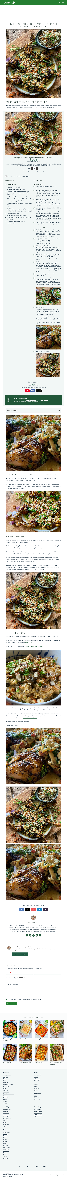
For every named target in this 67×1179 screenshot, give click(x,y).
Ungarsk (5, 1158)
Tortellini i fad (38, 1062)
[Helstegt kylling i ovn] (25, 1052)
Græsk (5, 1141)
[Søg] (60, 2)
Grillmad (5, 1117)
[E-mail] (45, 909)
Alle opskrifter (7, 1075)
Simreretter (6, 1097)
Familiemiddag (7, 1109)
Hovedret (36, 1088)
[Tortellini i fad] (41, 1052)
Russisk (5, 1153)
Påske (5, 1122)
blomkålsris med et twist (30, 718)
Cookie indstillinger (7, 1176)
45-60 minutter (38, 1115)
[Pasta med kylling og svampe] (10, 1029)
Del (33, 390)
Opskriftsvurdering (11, 978)
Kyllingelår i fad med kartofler (56, 1063)
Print (39, 390)
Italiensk (5, 1145)
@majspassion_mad (31, 400)
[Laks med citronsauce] (25, 1029)
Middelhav (6, 1151)
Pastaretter (6, 1092)
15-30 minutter (38, 1111)
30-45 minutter (38, 1113)
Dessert (36, 1090)
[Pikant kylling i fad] (41, 1029)
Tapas (4, 1126)
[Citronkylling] (57, 1029)
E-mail (38, 973)
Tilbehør (5, 1103)
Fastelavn (5, 1111)
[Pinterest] (33, 909)
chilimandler (28, 642)
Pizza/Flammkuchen (8, 1094)
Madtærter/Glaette (8, 1084)
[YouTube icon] (40, 935)
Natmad (36, 1080)
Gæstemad (6, 1115)
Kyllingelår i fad (7, 1062)
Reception (6, 1124)
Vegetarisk (37, 1099)
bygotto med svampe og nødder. (35, 646)
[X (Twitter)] (27, 909)
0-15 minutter (38, 1109)
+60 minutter (37, 1117)
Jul (4, 1120)
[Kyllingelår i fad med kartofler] (57, 1052)
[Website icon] (30, 935)
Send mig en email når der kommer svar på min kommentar (25, 999)
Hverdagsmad (7, 1118)
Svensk (5, 1154)
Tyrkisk (5, 1156)
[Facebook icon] (27, 935)
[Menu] (63, 2)
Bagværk (5, 1077)
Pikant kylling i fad (40, 1039)
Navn (9, 973)
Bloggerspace (59, 1175)
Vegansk (36, 1098)
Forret (36, 1086)
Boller (4, 1079)
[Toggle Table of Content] (58, 410)
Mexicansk (6, 1149)
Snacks (5, 1099)
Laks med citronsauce (25, 1039)
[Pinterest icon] (37, 935)
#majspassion (44, 400)
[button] (30, 160)
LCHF (35, 1096)
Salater (5, 1096)
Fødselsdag (6, 1113)
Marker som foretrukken (20, 954)
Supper (5, 1101)
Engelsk (5, 1138)
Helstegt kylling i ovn (25, 1062)
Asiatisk (5, 1134)
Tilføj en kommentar (13, 984)
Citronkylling (54, 1039)
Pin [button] (28, 390)
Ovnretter (5, 1090)
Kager (4, 1088)
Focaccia (5, 1082)
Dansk (5, 1136)
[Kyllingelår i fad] (10, 1052)
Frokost (36, 1077)
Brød (4, 1080)
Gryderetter (6, 1086)
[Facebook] (21, 909)
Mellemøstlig (6, 1147)
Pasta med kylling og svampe (9, 1039)
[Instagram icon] (33, 935)
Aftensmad (37, 1079)
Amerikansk (6, 1132)
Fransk (5, 1139)
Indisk (4, 1143)
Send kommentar (11, 1003)
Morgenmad (37, 1075)
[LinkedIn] (39, 909)
